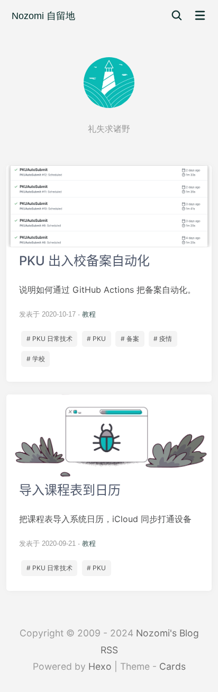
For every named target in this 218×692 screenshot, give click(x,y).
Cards (172, 666)
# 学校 (35, 359)
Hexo (100, 666)
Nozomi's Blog (167, 633)
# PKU (96, 339)
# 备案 (130, 339)
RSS (109, 649)
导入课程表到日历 (109, 492)
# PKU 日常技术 (49, 339)
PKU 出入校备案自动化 (109, 273)
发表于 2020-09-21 (47, 543)
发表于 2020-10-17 (47, 314)
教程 (89, 314)
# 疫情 (162, 339)
